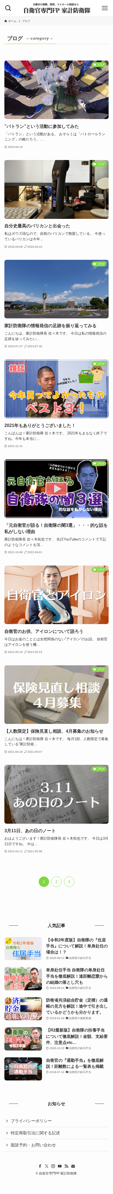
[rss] (66, 1166)
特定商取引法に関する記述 (35, 1133)
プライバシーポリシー (31, 1121)
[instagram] (53, 1166)
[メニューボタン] (105, 8)
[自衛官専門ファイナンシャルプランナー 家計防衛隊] (57, 8)
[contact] (72, 1166)
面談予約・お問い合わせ (33, 1145)
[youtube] (59, 1166)
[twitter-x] (46, 1166)
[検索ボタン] (8, 8)
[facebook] (40, 1166)
